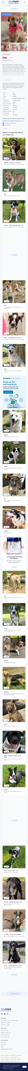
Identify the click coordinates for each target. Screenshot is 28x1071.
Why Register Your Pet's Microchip (9, 1020)
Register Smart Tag (5, 1032)
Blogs (2, 1047)
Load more (6, 79)
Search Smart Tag (5, 1034)
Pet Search (3, 1042)
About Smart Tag (5, 1037)
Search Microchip (5, 1025)
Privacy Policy (10, 1068)
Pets (6, 5)
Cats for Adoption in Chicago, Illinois (9, 1057)
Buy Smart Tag (4, 1030)
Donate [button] (5, 128)
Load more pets (14, 993)
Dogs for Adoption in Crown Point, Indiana (10, 1059)
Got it (24, 1066)
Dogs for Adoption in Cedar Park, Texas (10, 1061)
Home (3, 5)
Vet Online (3, 1044)
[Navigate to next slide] (26, 47)
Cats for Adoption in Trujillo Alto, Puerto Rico (11, 1055)
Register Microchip (5, 1022)
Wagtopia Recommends (6, 1049)
